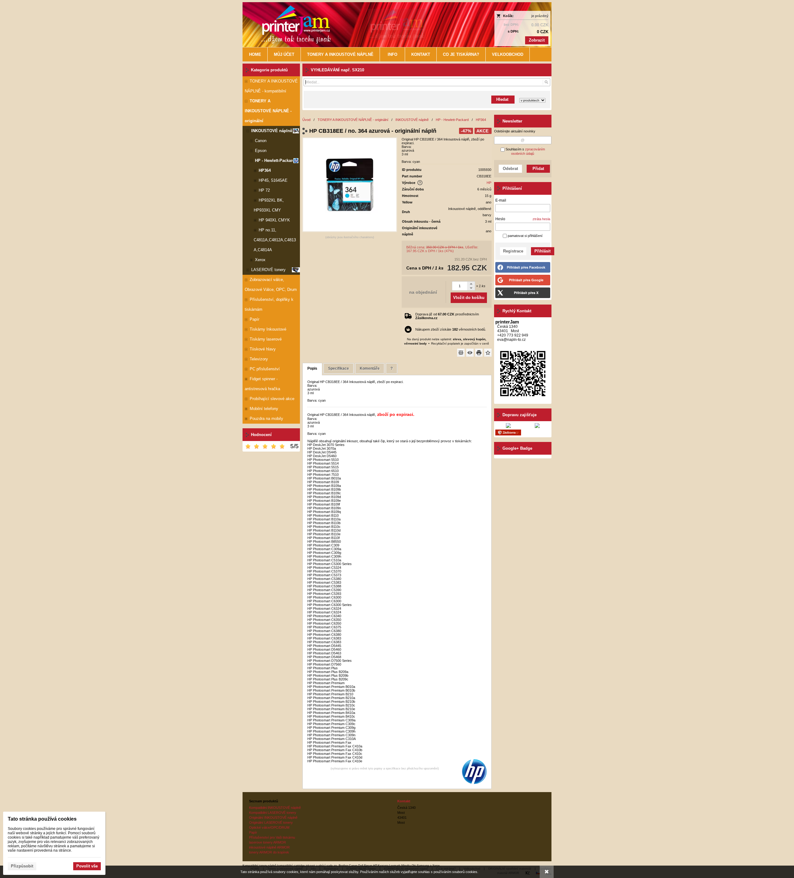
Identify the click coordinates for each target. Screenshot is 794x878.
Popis (312, 368)
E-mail (500, 200)
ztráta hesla (541, 219)
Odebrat (510, 168)
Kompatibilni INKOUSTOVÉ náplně (275, 807)
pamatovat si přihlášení (524, 236)
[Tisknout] (479, 353)
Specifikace (338, 368)
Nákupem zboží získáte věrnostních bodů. (450, 329)
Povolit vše (87, 866)
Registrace (513, 251)
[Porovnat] (461, 353)
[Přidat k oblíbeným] (488, 353)
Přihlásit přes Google (526, 280)
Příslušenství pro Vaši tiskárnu (272, 837)
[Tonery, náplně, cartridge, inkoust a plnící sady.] (359, 24)
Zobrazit (537, 40)
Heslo (500, 219)
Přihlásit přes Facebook (526, 267)
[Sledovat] (470, 353)
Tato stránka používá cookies (42, 819)
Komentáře (370, 368)
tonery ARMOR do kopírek (269, 852)
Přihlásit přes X (526, 292)
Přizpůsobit (22, 866)
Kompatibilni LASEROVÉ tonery (272, 812)
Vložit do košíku (468, 297)
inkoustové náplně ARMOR (269, 847)
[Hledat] (546, 82)
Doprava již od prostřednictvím (447, 316)
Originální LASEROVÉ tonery (271, 822)
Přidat (538, 168)
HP (489, 183)
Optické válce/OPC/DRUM (269, 827)
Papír (253, 832)
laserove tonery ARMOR (267, 842)
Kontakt (403, 801)
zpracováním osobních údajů (528, 151)
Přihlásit (542, 251)
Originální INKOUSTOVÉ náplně (273, 817)
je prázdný (539, 16)
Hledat (503, 99)
